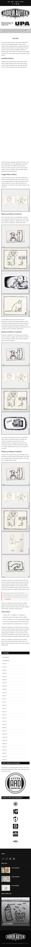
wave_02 (5, 667)
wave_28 (5, 756)
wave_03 (5, 670)
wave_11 (5, 695)
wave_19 (5, 721)
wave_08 (5, 686)
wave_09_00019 (15, 868)
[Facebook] (12, 4)
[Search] (29, 31)
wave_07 (5, 682)
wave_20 (5, 724)
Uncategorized (6, 660)
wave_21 (5, 727)
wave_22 (5, 730)
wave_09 (5, 689)
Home (8, 1)
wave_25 (5, 746)
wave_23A (5, 734)
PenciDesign (26, 943)
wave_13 (5, 702)
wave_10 (5, 692)
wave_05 (5, 676)
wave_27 (5, 753)
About (12, 1)
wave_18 (5, 718)
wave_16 (5, 711)
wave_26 (5, 750)
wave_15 (5, 708)
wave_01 (5, 663)
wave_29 (5, 759)
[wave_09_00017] (5, 888)
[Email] (18, 4)
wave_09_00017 (15, 885)
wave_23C (5, 740)
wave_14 (5, 705)
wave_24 (5, 743)
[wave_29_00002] (15, 911)
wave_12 (5, 698)
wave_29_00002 (8, 924)
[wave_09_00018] (5, 879)
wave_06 (5, 679)
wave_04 (5, 673)
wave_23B (5, 737)
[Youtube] (16, 4)
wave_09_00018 (15, 876)
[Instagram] (14, 4)
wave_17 (5, 714)
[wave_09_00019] (5, 870)
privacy (22, 1)
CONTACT (17, 1)
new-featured (6, 657)
